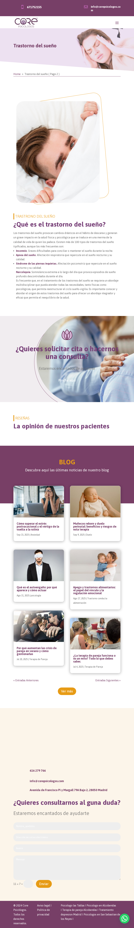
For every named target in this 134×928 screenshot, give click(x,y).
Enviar (44, 884)
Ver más (67, 691)
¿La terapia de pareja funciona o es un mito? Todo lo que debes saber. (94, 658)
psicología (36, 595)
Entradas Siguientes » (108, 680)
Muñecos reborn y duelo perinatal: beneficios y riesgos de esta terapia (94, 526)
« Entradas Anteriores (26, 680)
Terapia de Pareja (38, 659)
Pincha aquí (67, 380)
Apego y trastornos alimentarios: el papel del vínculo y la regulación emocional (94, 590)
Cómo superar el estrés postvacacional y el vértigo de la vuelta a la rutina (38, 526)
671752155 (34, 7)
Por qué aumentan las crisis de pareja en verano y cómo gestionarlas (37, 651)
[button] (124, 918)
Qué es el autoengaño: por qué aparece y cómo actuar (37, 589)
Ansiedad (35, 534)
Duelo (89, 534)
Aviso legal (43, 905)
